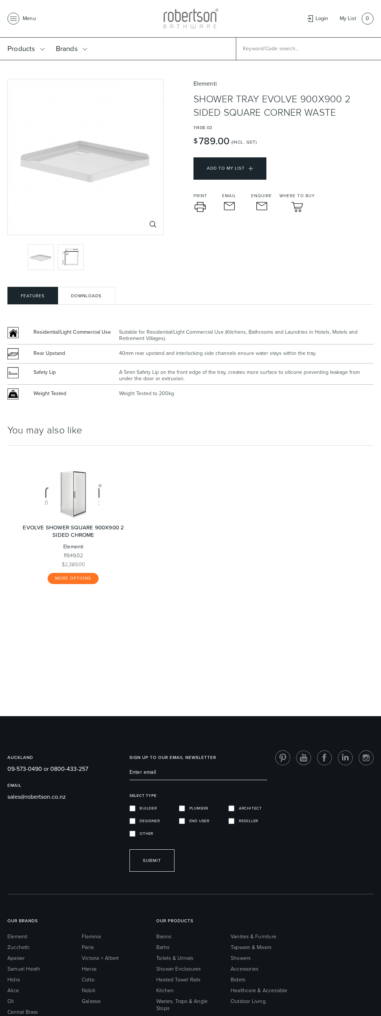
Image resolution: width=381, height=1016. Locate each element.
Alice (13, 990)
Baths (162, 947)
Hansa (89, 968)
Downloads (86, 296)
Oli (10, 1001)
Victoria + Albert (100, 958)
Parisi (88, 947)
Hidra (13, 979)
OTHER (144, 833)
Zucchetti (18, 947)
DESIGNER (147, 821)
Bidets (238, 979)
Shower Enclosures (178, 968)
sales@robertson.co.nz (36, 796)
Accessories (244, 968)
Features (33, 296)
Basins (163, 936)
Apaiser (16, 958)
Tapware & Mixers (251, 947)
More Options (73, 578)
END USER (197, 821)
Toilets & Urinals (174, 958)
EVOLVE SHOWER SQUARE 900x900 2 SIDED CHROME (73, 531)
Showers (240, 958)
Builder (146, 808)
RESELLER (246, 821)
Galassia (91, 1001)
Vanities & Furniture (253, 936)
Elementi (17, 936)
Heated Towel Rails (178, 979)
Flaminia (91, 936)
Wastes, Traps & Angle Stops (182, 1005)
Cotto (88, 979)
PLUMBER (196, 808)
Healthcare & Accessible (259, 990)
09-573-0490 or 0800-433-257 (47, 769)
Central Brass (22, 1012)
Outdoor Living (248, 1001)
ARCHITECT (248, 808)
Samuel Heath (23, 968)
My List (348, 18)
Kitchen (165, 990)
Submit (152, 860)
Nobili (88, 990)
